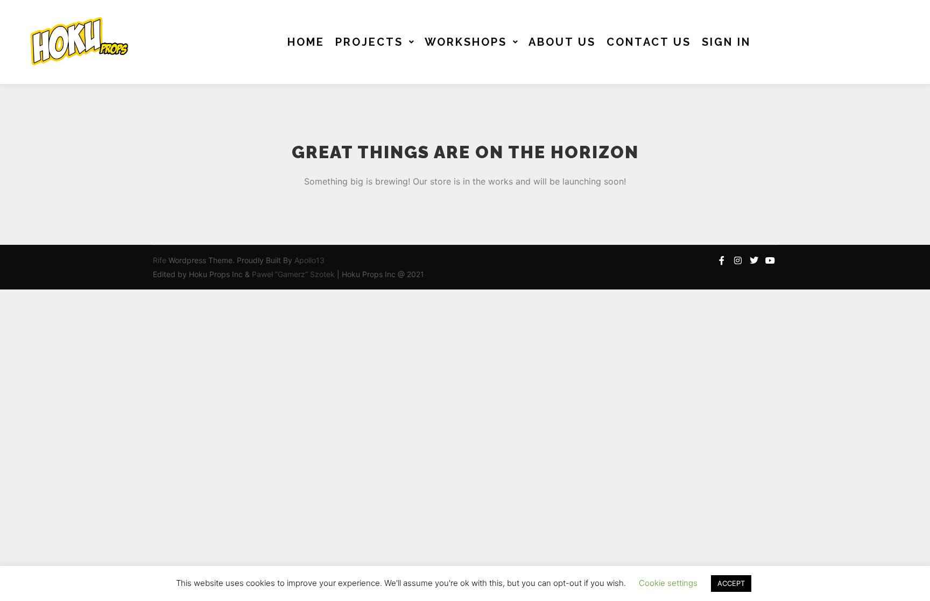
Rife (159, 260)
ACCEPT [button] (731, 583)
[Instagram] (738, 260)
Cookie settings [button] (668, 583)
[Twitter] (754, 260)
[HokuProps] (75, 42)
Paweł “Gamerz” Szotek (294, 274)
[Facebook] (722, 260)
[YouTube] (770, 260)
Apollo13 (309, 260)
